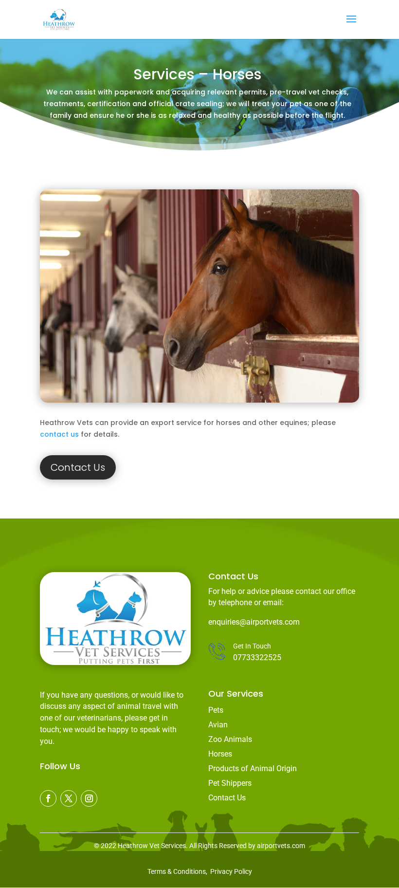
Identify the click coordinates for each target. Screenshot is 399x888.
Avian (218, 724)
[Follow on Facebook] (48, 798)
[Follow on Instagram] (89, 798)
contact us (59, 434)
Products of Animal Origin (252, 768)
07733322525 (257, 657)
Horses (220, 753)
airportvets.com (281, 846)
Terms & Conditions (176, 871)
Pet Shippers (230, 783)
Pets (215, 710)
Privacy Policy (231, 871)
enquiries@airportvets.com (254, 622)
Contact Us (78, 467)
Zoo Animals (230, 739)
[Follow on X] (68, 798)
